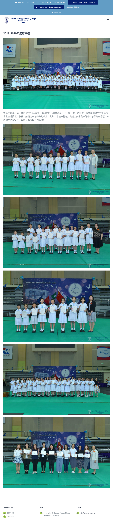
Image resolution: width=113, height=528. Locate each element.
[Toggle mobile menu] (108, 20)
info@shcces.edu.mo (87, 513)
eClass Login (58, 12)
